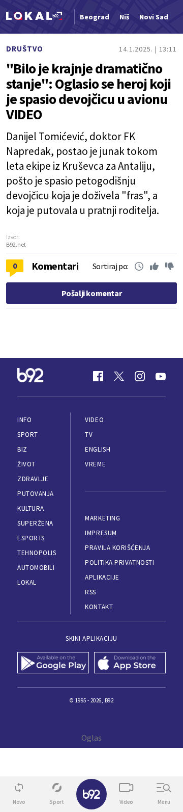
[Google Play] (53, 663)
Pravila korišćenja (117, 547)
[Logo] (34, 17)
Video (94, 419)
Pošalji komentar (92, 293)
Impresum (100, 533)
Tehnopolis (36, 552)
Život (26, 464)
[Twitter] (119, 376)
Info (24, 419)
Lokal (27, 582)
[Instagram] (140, 376)
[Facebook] (98, 376)
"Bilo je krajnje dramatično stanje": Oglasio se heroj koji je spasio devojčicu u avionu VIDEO (88, 91)
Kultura (30, 508)
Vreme (95, 464)
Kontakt (99, 607)
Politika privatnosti (119, 562)
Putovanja (35, 493)
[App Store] (130, 663)
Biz (22, 449)
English (97, 449)
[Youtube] (161, 376)
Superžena (35, 523)
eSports (31, 538)
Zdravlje (32, 479)
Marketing (102, 518)
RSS (90, 592)
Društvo (24, 49)
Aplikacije (102, 577)
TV (89, 434)
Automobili (35, 567)
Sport (27, 434)
